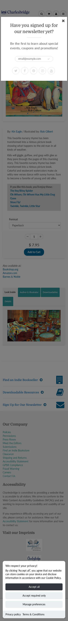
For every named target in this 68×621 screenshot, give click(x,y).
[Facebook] (24, 70)
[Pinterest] (33, 70)
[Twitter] (15, 70)
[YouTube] (51, 70)
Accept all (34, 586)
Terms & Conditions (33, 614)
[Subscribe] (48, 59)
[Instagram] (42, 70)
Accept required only (34, 595)
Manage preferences (34, 604)
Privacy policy (13, 614)
